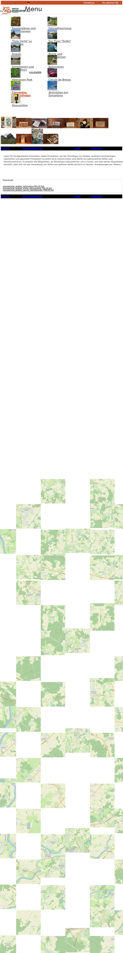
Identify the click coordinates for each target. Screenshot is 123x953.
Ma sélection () (110, 2)
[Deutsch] (32, 3)
